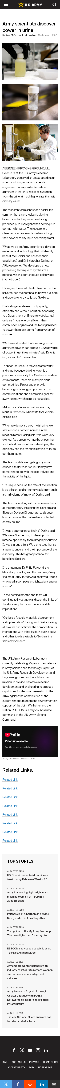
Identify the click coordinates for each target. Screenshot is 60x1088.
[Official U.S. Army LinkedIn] (46, 1051)
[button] (54, 4)
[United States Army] (30, 4)
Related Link (10, 779)
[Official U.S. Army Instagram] (38, 1051)
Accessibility (16, 1067)
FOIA (32, 1067)
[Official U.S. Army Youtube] (30, 1051)
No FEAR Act (45, 1067)
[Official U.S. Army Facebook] (14, 1051)
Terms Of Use (50, 1062)
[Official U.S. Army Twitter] (22, 1051)
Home (5, 1062)
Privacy (34, 1062)
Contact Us (19, 1062)
